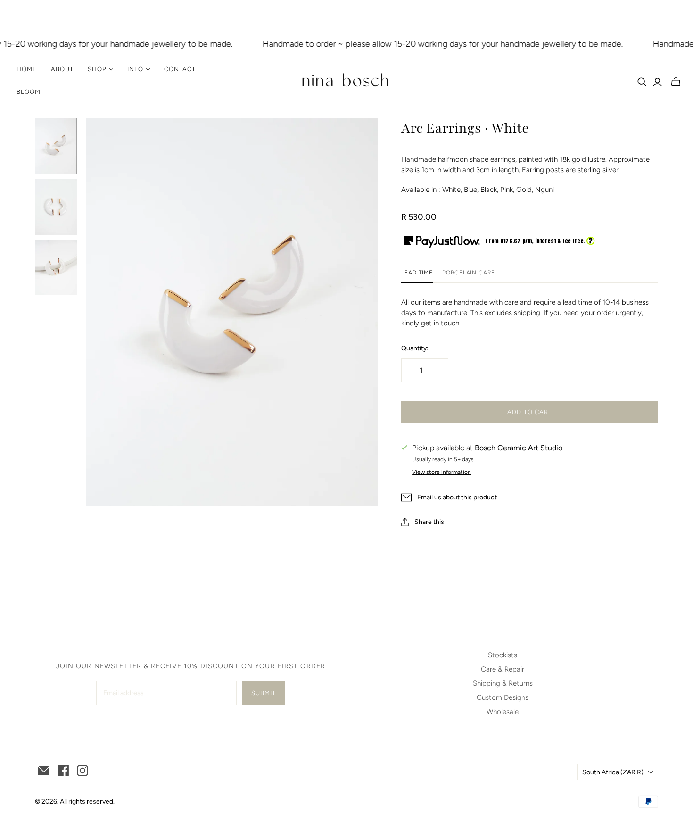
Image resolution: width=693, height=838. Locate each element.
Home (26, 69)
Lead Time (417, 272)
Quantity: (415, 348)
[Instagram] (82, 770)
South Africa (613, 772)
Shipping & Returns (503, 683)
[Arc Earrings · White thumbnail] (56, 146)
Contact (180, 69)
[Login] (657, 82)
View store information (441, 472)
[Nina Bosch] (346, 80)
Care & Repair (502, 669)
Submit (263, 693)
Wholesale (503, 711)
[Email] (44, 770)
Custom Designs (502, 697)
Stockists (502, 655)
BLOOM (28, 91)
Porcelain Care (468, 272)
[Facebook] (63, 770)
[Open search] (642, 82)
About (62, 69)
